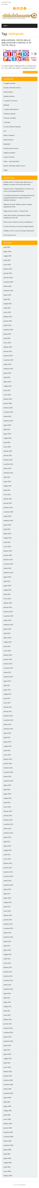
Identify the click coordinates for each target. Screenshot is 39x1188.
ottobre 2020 (7, 516)
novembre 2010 (8, 1032)
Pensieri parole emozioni (11, 148)
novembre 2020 (8, 512)
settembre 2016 (8, 729)
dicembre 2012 (8, 924)
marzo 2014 (7, 859)
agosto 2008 (7, 1149)
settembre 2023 (8, 368)
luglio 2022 (7, 429)
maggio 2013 (7, 902)
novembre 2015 (8, 772)
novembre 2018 (8, 616)
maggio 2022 (7, 438)
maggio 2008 (7, 1162)
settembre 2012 (8, 937)
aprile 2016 (7, 750)
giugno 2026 (7, 251)
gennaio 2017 (8, 711)
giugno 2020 (7, 533)
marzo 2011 (7, 1015)
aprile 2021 (7, 490)
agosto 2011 (7, 993)
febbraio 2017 (8, 707)
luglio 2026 (7, 247)
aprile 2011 (7, 1011)
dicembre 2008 (8, 1132)
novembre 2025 (8, 282)
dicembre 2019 (8, 559)
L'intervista (7, 122)
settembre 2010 (8, 1041)
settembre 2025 (8, 290)
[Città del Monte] (19, 19)
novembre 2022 (8, 412)
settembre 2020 (8, 520)
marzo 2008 (7, 1171)
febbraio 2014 (8, 863)
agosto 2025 (7, 295)
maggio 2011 (7, 1006)
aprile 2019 (7, 594)
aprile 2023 (7, 390)
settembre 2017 (8, 676)
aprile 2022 (7, 442)
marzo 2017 (7, 703)
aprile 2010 (7, 1063)
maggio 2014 (7, 850)
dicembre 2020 (8, 507)
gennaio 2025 (8, 321)
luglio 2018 (7, 633)
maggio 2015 (7, 798)
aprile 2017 (7, 698)
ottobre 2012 (7, 932)
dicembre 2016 (8, 716)
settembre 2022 (8, 421)
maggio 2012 (7, 954)
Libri (5, 131)
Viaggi (5, 170)
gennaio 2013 (8, 919)
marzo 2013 (7, 911)
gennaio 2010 (8, 1076)
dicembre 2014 (8, 820)
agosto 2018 (7, 629)
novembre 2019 (8, 564)
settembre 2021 (8, 473)
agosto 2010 (7, 1045)
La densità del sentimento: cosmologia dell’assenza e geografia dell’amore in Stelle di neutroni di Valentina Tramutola (19, 198)
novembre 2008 (8, 1136)
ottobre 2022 (7, 416)
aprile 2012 (7, 959)
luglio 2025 (7, 299)
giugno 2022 (7, 434)
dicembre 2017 (8, 663)
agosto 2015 (7, 785)
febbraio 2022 (8, 451)
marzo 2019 (7, 598)
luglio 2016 (7, 737)
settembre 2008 (8, 1145)
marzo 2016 (7, 755)
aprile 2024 (7, 338)
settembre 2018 (8, 624)
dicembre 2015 (8, 768)
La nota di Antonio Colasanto (12, 126)
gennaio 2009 (8, 1128)
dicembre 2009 (8, 1080)
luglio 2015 (7, 789)
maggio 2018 (7, 642)
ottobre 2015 (7, 776)
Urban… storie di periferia (11, 161)
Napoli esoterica (8, 139)
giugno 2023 (7, 381)
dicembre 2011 (8, 976)
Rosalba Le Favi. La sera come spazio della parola (19, 230)
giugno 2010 (7, 1054)
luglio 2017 (7, 685)
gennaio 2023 (8, 403)
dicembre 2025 (8, 277)
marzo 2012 (7, 963)
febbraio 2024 (8, 347)
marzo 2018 (7, 650)
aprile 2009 (7, 1115)
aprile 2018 (7, 646)
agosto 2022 (7, 425)
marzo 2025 (7, 312)
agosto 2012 (7, 941)
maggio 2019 (7, 590)
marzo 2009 (7, 1119)
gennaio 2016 (8, 763)
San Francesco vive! (10, 235)
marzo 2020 (7, 546)
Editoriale (6, 105)
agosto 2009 (7, 1097)
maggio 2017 (7, 694)
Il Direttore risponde (9, 113)
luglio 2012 (7, 945)
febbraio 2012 (8, 967)
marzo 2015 (7, 807)
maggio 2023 (7, 386)
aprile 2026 (7, 260)
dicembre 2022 (8, 408)
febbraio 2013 (8, 915)
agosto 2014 (7, 837)
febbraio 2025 (8, 316)
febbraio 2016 (8, 759)
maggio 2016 (7, 746)
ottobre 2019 (7, 568)
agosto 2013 (7, 889)
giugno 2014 (7, 846)
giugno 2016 (7, 742)
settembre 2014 (8, 833)
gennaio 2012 (8, 972)
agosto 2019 (7, 577)
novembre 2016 (8, 720)
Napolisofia (7, 144)
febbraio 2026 (8, 269)
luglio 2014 (7, 841)
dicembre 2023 (8, 355)
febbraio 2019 (8, 603)
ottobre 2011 (7, 985)
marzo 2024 (7, 342)
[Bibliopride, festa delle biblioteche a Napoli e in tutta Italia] (20, 61)
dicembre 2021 (8, 460)
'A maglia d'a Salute (9, 83)
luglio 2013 (7, 893)
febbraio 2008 (8, 1175)
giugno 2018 (7, 637)
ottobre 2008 (7, 1141)
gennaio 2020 (8, 555)
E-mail (21, 8)
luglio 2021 (7, 477)
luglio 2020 (7, 529)
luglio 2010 (7, 1050)
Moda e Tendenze (9, 135)
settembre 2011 (8, 989)
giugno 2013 (7, 898)
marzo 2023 (7, 394)
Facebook (14, 8)
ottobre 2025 (7, 286)
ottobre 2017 (7, 672)
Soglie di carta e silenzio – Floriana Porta (16, 211)
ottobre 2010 (7, 1037)
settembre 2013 (8, 885)
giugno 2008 (7, 1158)
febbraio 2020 (8, 551)
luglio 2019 (7, 581)
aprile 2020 (7, 542)
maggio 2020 (7, 538)
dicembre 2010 (8, 1028)
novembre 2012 (8, 928)
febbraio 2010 (8, 1071)
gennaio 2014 (8, 867)
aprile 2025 (7, 308)
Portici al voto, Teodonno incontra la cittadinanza (18, 222)
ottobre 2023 (7, 364)
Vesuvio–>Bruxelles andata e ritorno (14, 166)
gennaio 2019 (8, 607)
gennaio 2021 (8, 503)
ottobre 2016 (7, 724)
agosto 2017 (7, 681)
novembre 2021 (8, 464)
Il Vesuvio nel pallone (10, 118)
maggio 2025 (7, 303)
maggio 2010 (7, 1058)
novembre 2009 (8, 1084)
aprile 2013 (7, 906)
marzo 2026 (7, 264)
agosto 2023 (7, 373)
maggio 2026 (7, 256)
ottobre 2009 (7, 1089)
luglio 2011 (7, 998)
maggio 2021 (7, 486)
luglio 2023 (7, 377)
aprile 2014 (7, 854)
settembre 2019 (8, 572)
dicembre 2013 (8, 872)
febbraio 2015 (8, 811)
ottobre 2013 (7, 880)
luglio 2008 (7, 1154)
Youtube (17, 8)
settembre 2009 (8, 1093)
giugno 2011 (7, 1002)
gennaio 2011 (8, 1024)
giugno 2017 (7, 690)
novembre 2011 (8, 980)
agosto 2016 (7, 733)
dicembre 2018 (8, 611)
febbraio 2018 (8, 655)
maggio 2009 (7, 1110)
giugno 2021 (7, 481)
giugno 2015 (7, 794)
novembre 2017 (8, 668)
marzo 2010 (7, 1067)
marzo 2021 (7, 494)
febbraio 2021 (8, 499)
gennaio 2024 (8, 351)
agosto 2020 (7, 525)
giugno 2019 (7, 585)
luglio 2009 (7, 1102)
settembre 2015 (8, 781)
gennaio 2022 (8, 455)
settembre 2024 (8, 329)
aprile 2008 (7, 1167)
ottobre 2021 (7, 468)
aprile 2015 (7, 802)
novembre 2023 (8, 360)
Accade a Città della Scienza (12, 87)
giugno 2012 (7, 950)
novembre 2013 (8, 876)
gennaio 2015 (8, 815)
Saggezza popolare (9, 152)
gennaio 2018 (8, 659)
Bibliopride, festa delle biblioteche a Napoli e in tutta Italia (16, 42)
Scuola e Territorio (9, 157)
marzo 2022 (7, 447)
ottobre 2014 (7, 828)
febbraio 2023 (8, 399)
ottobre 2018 (7, 620)
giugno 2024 (7, 334)
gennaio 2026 (8, 273)
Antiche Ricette (8, 92)
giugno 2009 (7, 1106)
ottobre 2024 (7, 325)
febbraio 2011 (8, 1019)
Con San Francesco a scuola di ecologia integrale (18, 226)
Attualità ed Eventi (30, 72)
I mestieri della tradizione (11, 109)
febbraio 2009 (8, 1123)
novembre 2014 (8, 824)
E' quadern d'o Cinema (10, 100)
